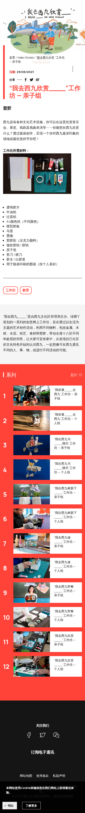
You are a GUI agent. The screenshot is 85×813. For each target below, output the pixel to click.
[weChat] (56, 735)
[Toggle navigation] (80, 5)
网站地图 (26, 776)
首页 (12, 57)
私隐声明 (59, 776)
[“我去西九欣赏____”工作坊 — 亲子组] (42, 33)
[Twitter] (42, 735)
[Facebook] (29, 735)
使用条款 (42, 776)
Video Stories (25, 57)
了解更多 (31, 805)
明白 (11, 805)
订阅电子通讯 (42, 752)
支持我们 (61, 5)
